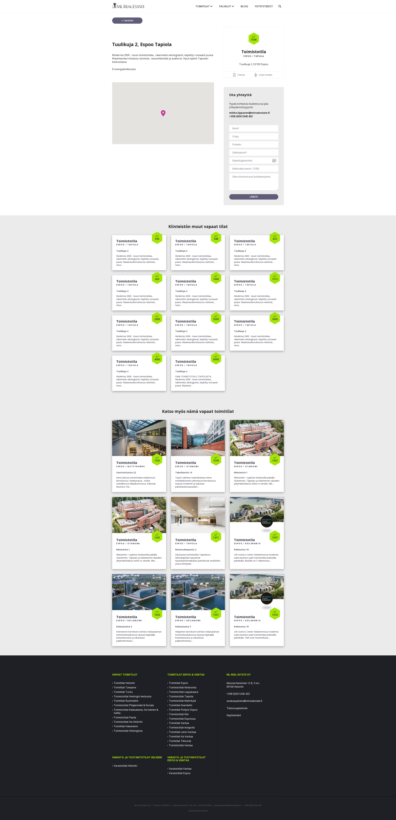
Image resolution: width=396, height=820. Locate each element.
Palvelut (225, 6)
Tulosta (241, 74)
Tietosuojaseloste (237, 708)
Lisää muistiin (265, 74)
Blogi (244, 6)
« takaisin (127, 20)
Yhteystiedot (264, 6)
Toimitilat (203, 6)
